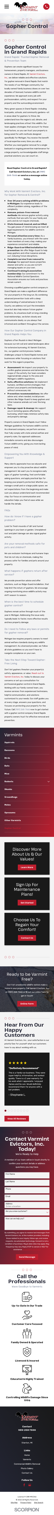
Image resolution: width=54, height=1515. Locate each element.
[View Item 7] (24, 1111)
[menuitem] (27, 743)
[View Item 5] (18, 1111)
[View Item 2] (9, 1111)
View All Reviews (16, 1118)
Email (8, 1196)
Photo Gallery (27, 1468)
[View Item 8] (27, 1111)
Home (27, 1455)
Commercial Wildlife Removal (27, 1464)
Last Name (10, 1182)
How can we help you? (15, 1219)
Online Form (27, 1003)
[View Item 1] (5, 1111)
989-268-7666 (27, 1429)
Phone (8, 1189)
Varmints (27, 1459)
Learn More (27, 867)
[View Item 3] (12, 1111)
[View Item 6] (21, 1111)
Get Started (27, 902)
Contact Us (27, 938)
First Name (10, 1174)
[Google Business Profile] (29, 1484)
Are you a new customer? (16, 1211)
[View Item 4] (15, 1111)
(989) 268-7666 (22, 709)
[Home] (26, 6)
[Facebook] (24, 1484)
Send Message (27, 1257)
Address (9, 1204)
